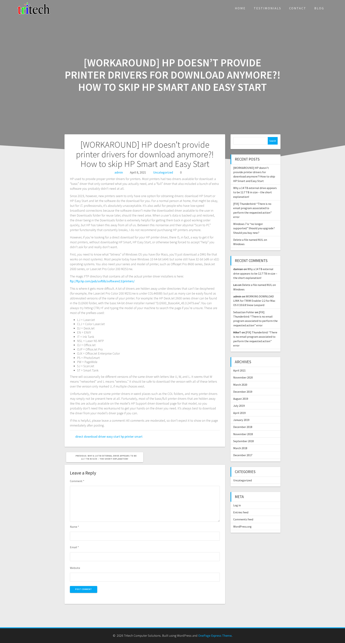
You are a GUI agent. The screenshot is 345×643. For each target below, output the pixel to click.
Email (74, 547)
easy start (113, 436)
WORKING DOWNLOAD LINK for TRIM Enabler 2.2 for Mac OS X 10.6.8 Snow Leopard (254, 301)
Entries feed (240, 512)
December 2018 (242, 427)
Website (75, 568)
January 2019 (241, 420)
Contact (297, 8)
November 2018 (243, 434)
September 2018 (243, 441)
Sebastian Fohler (243, 312)
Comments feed (243, 519)
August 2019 (240, 398)
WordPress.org (242, 526)
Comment (77, 481)
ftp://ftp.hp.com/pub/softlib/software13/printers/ (102, 281)
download (90, 436)
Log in (237, 505)
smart (138, 436)
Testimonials (267, 8)
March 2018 (240, 448)
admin (118, 172)
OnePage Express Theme (215, 635)
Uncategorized (163, 172)
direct (79, 436)
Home (240, 8)
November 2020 (243, 377)
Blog (319, 8)
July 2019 (239, 405)
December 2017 (242, 455)
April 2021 (239, 370)
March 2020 (240, 384)
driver (102, 436)
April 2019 (239, 413)
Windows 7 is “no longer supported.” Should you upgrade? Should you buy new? (254, 228)
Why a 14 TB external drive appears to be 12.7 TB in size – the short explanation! (255, 192)
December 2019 (242, 391)
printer (129, 436)
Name (74, 526)
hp (122, 436)
